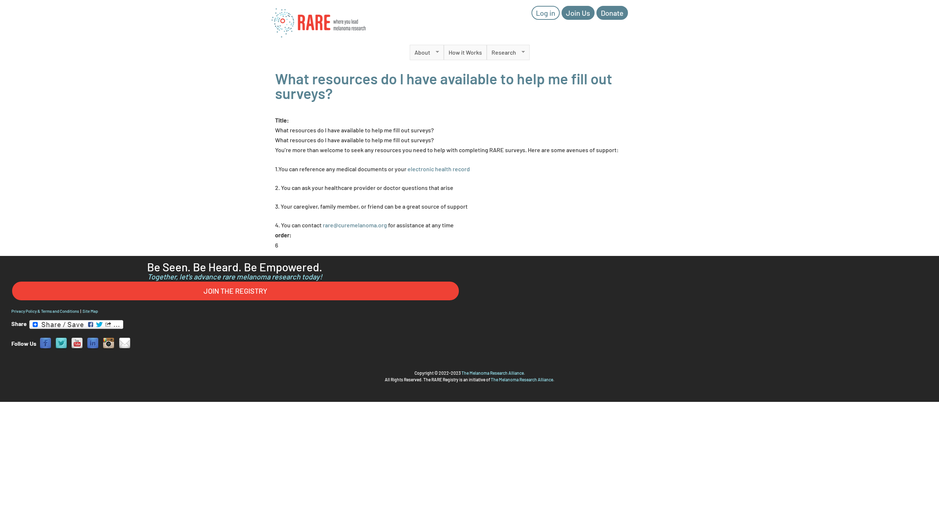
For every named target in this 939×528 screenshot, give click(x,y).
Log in (545, 12)
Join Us (578, 12)
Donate (612, 12)
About (420, 52)
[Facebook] (45, 342)
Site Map (90, 311)
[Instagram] (108, 342)
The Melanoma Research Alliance (492, 372)
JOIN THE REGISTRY (235, 290)
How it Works (465, 52)
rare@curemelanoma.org (355, 224)
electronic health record (439, 168)
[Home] (319, 22)
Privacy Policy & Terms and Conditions (45, 311)
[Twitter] (61, 342)
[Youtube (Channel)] (77, 342)
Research (501, 52)
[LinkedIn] (93, 342)
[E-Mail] (125, 342)
